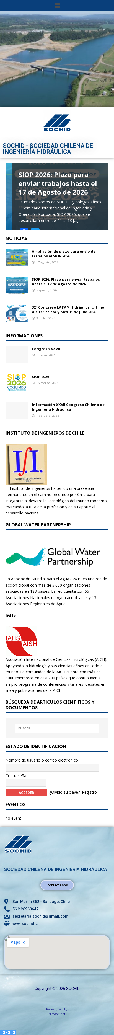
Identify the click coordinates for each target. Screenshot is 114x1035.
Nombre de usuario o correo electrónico (42, 760)
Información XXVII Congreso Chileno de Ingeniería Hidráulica (68, 407)
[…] (76, 220)
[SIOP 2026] (17, 387)
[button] (57, 5)
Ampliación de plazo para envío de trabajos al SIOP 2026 (63, 253)
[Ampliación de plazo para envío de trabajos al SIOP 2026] (17, 262)
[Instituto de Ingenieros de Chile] (26, 482)
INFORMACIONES (24, 336)
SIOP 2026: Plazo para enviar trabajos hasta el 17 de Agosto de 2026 (66, 281)
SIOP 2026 (40, 376)
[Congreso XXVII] (17, 360)
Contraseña (16, 775)
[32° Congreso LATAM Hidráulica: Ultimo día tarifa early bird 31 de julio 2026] (17, 318)
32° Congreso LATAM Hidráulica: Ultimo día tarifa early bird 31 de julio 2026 (68, 309)
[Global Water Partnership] (53, 572)
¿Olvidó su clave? (64, 792)
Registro (89, 792)
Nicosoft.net (57, 1014)
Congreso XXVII (46, 348)
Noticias (16, 238)
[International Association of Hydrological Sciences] (21, 653)
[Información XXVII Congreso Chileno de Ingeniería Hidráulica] (17, 415)
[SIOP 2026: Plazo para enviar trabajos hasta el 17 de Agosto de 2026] (17, 290)
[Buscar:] (57, 728)
